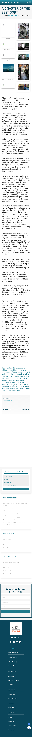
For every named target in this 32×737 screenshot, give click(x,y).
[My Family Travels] (16, 628)
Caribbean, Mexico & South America (12, 542)
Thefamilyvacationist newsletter (11, 562)
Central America (7, 401)
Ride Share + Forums (8, 565)
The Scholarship (12, 662)
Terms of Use (12, 726)
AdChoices (12, 648)
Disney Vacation (12, 699)
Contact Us (11, 721)
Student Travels (12, 666)
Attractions (8, 477)
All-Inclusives (11, 694)
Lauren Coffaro (14, 16)
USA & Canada (7, 539)
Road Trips (11, 707)
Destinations (8, 482)
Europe (5, 545)
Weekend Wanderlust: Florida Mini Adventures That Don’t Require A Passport (15, 519)
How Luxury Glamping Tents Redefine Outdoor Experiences (15, 509)
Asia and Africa (7, 548)
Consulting (11, 703)
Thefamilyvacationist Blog (9, 574)
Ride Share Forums (13, 680)
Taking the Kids (7, 568)
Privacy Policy (12, 730)
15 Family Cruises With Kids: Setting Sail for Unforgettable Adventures (14, 523)
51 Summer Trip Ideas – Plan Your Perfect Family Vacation (15, 504)
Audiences (7, 479)
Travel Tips (11, 684)
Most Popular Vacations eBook (11, 571)
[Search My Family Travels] (27, 2)
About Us (10, 717)
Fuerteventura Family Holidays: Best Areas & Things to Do (14, 514)
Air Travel (11, 676)
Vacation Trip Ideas (10, 485)
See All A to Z (16, 489)
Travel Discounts (12, 657)
